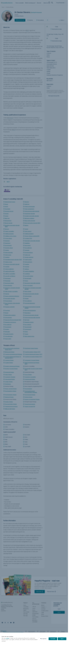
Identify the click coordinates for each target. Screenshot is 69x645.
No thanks (53, 638)
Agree (62, 638)
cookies (7, 638)
